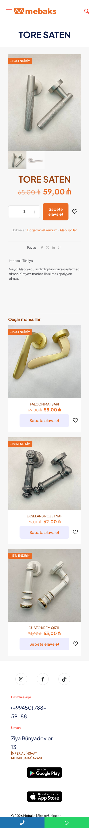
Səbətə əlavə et (55, 212)
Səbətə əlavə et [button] (44, 420)
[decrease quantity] (13, 212)
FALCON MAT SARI (44, 404)
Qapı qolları (68, 230)
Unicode (55, 816)
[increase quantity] (34, 212)
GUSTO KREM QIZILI (44, 627)
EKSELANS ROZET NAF (44, 516)
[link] (44, 772)
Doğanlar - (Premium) (43, 230)
